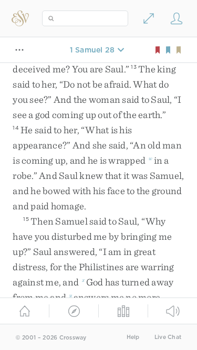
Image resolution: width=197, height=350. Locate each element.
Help (133, 337)
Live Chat (167, 337)
